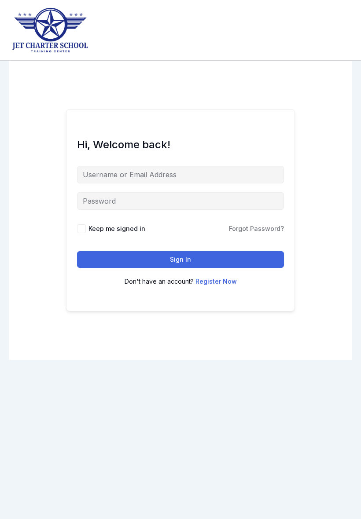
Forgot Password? (256, 228)
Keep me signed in (116, 228)
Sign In (180, 259)
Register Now (216, 281)
